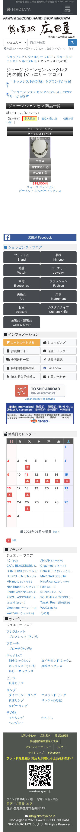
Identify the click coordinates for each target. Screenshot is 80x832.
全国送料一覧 (19, 359)
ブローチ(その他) (20, 648)
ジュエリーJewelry (58, 270)
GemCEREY (57, 571)
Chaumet (53, 565)
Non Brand (23, 587)
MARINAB (53, 576)
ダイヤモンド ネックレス (58, 660)
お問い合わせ (56, 376)
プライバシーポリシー (38, 746)
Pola (48, 587)
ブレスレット (16, 631)
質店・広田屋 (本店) (20, 803)
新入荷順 (30, 118)
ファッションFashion (58, 283)
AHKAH (51, 560)
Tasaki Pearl (55, 602)
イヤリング (16, 717)
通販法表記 (55, 359)
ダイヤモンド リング (22, 695)
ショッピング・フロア (24, 247)
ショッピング (15, 57)
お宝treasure (21, 309)
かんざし (47, 717)
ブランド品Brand (21, 257)
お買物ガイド (19, 351)
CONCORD (22, 571)
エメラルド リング (53, 695)
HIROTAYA (21, 9)
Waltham (20, 613)
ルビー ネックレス (21, 671)
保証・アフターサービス (62, 351)
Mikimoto (19, 581)
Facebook (54, 368)
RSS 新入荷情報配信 (24, 376)
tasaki (16, 602)
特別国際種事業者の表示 (44, 741)
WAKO (48, 607)
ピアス (11, 678)
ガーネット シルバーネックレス (40, 188)
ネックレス (29, 61)
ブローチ (12, 643)
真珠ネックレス (51, 666)
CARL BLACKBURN (34, 565)
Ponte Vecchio (27, 592)
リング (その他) (51, 700)
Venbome (22, 607)
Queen (51, 592)
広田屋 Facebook (40, 237)
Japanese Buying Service (40, 398)
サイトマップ (36, 752)
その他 (44, 613)
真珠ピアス (16, 683)
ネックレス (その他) (22, 666)
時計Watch (21, 270)
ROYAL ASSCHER (39, 597)
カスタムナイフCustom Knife (58, 309)
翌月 (55, 532)
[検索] (72, 42)
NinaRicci (54, 581)
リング (11, 690)
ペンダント (16, 722)
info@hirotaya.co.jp (42, 816)
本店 (14, 540)
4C (12, 560)
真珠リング (16, 700)
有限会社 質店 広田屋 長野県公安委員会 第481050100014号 (45, 1)
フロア (40, 57)
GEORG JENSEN (31, 576)
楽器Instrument (58, 296)
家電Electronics (21, 283)
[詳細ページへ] (40, 148)
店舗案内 (45, 735)
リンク (59, 746)
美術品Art (21, 296)
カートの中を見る (22, 342)
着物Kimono (58, 257)
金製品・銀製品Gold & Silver (21, 322)
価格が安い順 (49, 118)
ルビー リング (18, 705)
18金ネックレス (19, 660)
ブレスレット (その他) (24, 636)
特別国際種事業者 (22, 368)
